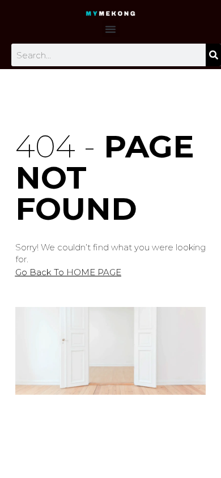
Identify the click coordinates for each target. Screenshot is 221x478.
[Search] (213, 55)
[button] (110, 28)
